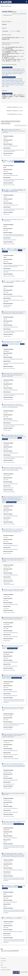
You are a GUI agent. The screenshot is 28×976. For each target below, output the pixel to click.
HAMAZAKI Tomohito (7, 772)
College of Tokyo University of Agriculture (11, 758)
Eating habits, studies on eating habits (10, 636)
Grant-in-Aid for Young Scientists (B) (10, 691)
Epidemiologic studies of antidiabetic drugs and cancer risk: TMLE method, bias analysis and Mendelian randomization (12, 375)
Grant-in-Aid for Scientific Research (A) (10, 483)
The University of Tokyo (7, 729)
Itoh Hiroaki (5, 412)
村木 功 (4, 288)
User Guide (3, 960)
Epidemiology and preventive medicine (10, 549)
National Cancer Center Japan (9, 184)
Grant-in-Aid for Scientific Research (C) (10, 327)
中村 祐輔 (10, 715)
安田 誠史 (5, 197)
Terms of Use (4, 967)
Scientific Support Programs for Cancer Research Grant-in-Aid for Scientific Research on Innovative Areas (13, 709)
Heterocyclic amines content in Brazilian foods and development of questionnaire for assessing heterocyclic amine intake (13, 823)
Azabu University (6, 582)
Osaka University (6, 306)
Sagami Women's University (8, 584)
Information (3, 958)
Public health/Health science (8, 784)
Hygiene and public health (8, 487)
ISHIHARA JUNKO (6, 566)
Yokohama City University (8, 399)
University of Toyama (7, 788)
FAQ (2, 963)
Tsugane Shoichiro (6, 475)
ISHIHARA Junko (6, 742)
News (2, 965)
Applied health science (7, 578)
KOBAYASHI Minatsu (7, 800)
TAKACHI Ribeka (6, 624)
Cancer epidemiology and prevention (10, 73)
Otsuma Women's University (8, 816)
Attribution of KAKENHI (6, 969)
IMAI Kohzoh (5, 715)
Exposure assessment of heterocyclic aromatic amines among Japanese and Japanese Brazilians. (12, 647)
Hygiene (20, 73)
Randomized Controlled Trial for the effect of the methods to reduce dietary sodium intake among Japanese (13, 560)
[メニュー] (26, 2)
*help (25, 13)
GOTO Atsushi (6, 381)
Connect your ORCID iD (18, 13)
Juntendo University (7, 155)
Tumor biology (5, 75)
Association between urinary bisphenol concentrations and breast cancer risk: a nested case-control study (13, 131)
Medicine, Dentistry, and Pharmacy (9, 83)
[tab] (14, 107)
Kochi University (6, 214)
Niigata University (6, 640)
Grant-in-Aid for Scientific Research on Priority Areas (13, 869)
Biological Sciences (20, 81)
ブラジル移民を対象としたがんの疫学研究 (12, 917)
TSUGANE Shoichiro (7, 861)
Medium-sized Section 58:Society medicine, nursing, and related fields (13, 85)
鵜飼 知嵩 (5, 226)
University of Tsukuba (7, 305)
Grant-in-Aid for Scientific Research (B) (10, 175)
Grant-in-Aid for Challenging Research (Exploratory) (13, 296)
